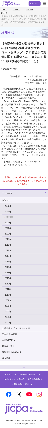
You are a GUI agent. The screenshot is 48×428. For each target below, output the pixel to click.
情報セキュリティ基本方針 (15, 379)
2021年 (8, 234)
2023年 (8, 223)
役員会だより (8, 346)
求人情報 (6, 358)
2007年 (8, 311)
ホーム (4, 9)
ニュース (16, 9)
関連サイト (29, 384)
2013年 (8, 278)
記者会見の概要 (9, 334)
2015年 (8, 267)
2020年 (8, 239)
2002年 (8, 322)
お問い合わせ (18, 384)
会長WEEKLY (8, 340)
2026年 (8, 206)
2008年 (8, 306)
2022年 (8, 228)
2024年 (4, 13)
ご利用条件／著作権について (29, 374)
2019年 (8, 245)
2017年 (8, 256)
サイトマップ (10, 374)
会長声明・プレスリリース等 (16, 328)
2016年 (8, 261)
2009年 (8, 300)
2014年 (8, 272)
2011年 (8, 289)
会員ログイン (34, 3)
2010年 (8, 295)
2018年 (8, 250)
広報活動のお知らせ (11, 352)
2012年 (8, 284)
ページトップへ (4, 366)
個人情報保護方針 (35, 379)
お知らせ (29, 9)
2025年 (8, 211)
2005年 (8, 317)
